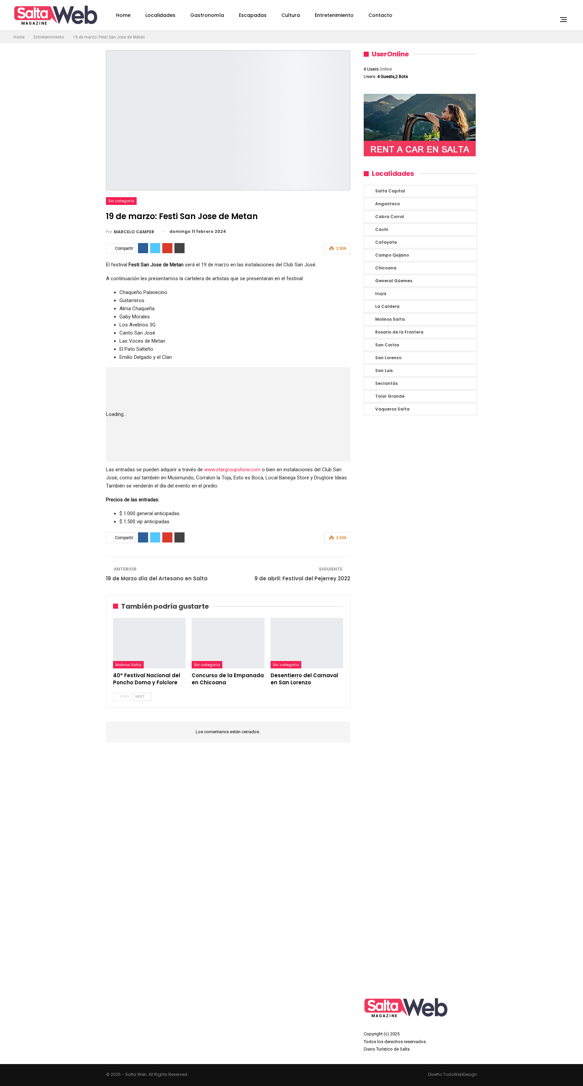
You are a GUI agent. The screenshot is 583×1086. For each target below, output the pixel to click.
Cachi (381, 229)
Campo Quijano (392, 255)
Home (123, 15)
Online (378, 69)
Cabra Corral (389, 216)
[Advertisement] (249, 414)
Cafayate (386, 242)
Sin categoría (121, 201)
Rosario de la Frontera (399, 332)
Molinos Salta (128, 664)
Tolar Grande (390, 396)
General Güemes (393, 281)
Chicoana (385, 268)
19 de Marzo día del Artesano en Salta (156, 578)
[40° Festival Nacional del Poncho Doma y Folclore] (149, 643)
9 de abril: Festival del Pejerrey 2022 (302, 578)
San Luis (384, 370)
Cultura (290, 15)
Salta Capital (390, 191)
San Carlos (387, 345)
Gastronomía (207, 15)
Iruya (380, 293)
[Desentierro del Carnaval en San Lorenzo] (307, 643)
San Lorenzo (388, 358)
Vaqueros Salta (392, 409)
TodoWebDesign (460, 1074)
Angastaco (387, 204)
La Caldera (387, 306)
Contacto (380, 15)
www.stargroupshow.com (232, 470)
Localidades (160, 15)
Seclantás (386, 383)
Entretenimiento (334, 15)
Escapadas (253, 15)
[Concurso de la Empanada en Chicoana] (228, 643)
